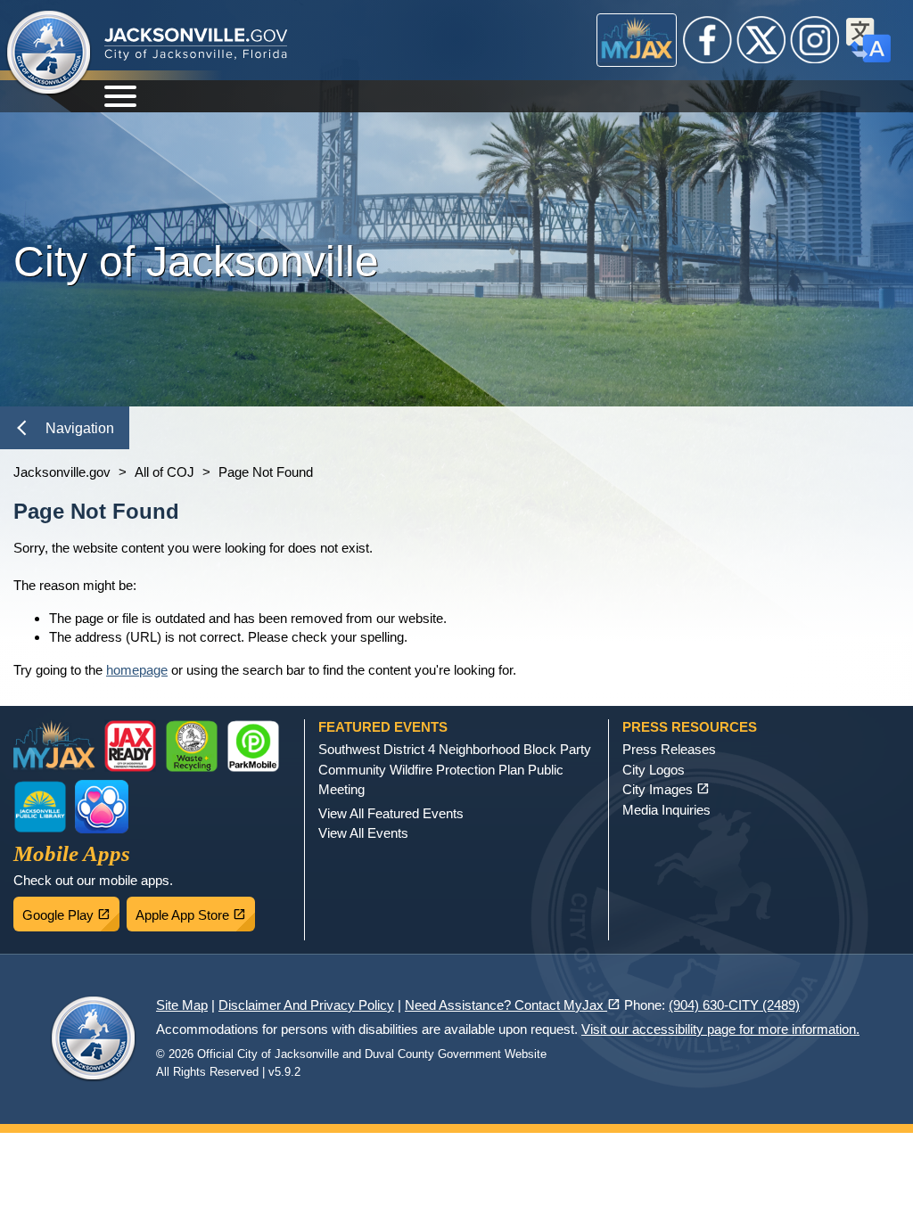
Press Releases (669, 749)
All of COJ (164, 472)
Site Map (182, 1005)
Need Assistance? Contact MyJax (513, 1005)
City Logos (653, 769)
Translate (868, 40)
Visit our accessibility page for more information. (720, 1029)
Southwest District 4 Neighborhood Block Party (454, 749)
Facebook (708, 40)
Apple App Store (195, 910)
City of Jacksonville (49, 53)
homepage (137, 669)
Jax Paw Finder (101, 806)
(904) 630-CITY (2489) (734, 1005)
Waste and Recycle (191, 746)
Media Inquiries (666, 809)
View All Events (363, 833)
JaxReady (130, 746)
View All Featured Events (391, 813)
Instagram (815, 40)
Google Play (70, 910)
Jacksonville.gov (62, 472)
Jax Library (40, 806)
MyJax (637, 40)
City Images (666, 789)
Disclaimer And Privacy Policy (306, 1005)
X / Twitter (761, 40)
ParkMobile (253, 746)
